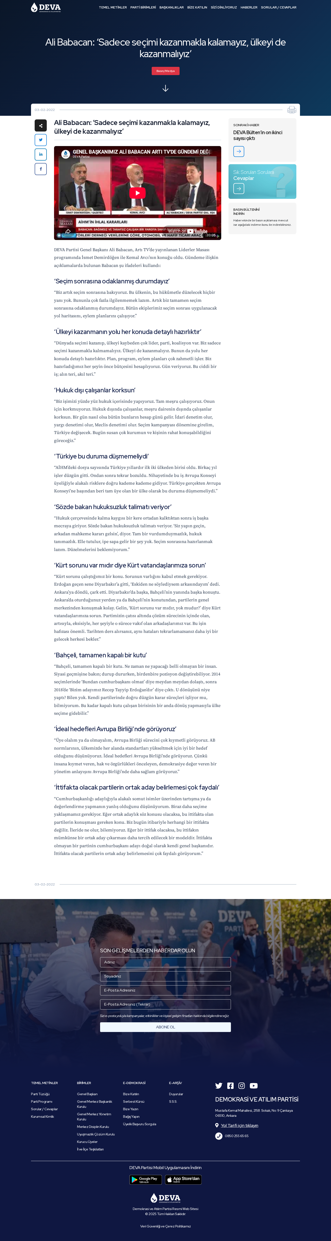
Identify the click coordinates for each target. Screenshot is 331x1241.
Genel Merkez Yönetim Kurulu (94, 1116)
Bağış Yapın (131, 1116)
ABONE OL (165, 1027)
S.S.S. (173, 1101)
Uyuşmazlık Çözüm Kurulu (96, 1134)
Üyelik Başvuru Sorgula (139, 1124)
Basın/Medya (166, 71)
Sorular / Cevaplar (44, 1109)
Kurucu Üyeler (87, 1142)
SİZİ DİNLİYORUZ (224, 7)
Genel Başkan (87, 1094)
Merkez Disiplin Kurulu (93, 1127)
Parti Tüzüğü (40, 1094)
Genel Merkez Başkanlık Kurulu (94, 1104)
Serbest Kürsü (133, 1101)
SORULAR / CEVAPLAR (278, 7)
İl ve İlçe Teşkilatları (90, 1149)
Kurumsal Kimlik (42, 1116)
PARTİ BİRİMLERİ (143, 7)
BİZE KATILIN (197, 7)
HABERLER (249, 7)
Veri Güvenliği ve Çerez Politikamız (165, 1226)
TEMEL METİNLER (113, 7)
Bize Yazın (130, 1109)
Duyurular (176, 1094)
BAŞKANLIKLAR (171, 7)
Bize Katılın (131, 1094)
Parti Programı (41, 1101)
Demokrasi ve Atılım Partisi (46, 7)
